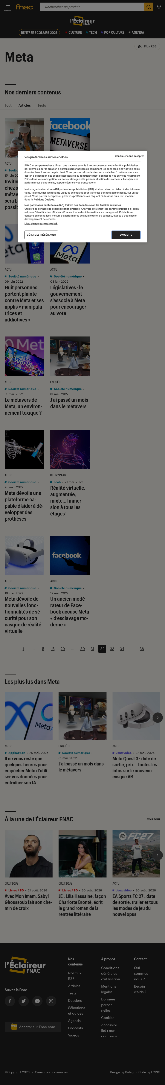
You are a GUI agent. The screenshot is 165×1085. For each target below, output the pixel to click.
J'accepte (126, 234)
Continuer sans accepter (129, 156)
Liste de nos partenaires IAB (41, 223)
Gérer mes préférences (41, 234)
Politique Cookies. (44, 199)
